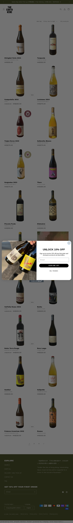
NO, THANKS (54, 271)
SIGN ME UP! (54, 265)
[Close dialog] (69, 243)
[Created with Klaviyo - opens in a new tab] (36, 281)
